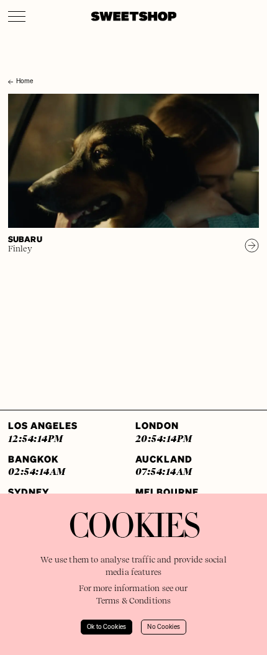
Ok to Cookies (106, 627)
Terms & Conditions (133, 600)
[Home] (12, 69)
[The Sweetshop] (134, 16)
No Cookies (163, 627)
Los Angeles (43, 431)
